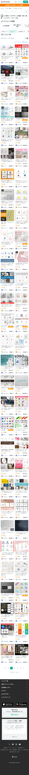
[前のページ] (5, 668)
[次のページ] (24, 668)
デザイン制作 (8, 8)
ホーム (2, 8)
